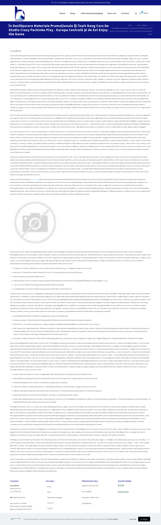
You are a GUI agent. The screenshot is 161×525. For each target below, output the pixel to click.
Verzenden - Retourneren (90, 497)
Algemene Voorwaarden (90, 486)
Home (130, 25)
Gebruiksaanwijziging (54, 497)
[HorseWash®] (19, 13)
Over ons (50, 503)
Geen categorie (142, 25)
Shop (49, 492)
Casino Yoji (35, 179)
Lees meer (132, 519)
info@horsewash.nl (18, 497)
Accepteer (144, 519)
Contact (50, 508)
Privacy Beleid (86, 491)
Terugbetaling (86, 503)
